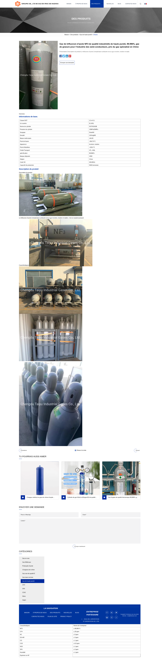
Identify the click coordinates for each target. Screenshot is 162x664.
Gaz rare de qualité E (28, 573)
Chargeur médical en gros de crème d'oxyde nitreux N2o (40, 498)
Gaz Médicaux (26, 562)
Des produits (95, 3)
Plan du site (52, 616)
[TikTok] (116, 617)
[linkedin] (111, 612)
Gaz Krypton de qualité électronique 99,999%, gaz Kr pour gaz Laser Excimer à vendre (123, 498)
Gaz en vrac (26, 558)
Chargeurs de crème (28, 569)
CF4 (23, 585)
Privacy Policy (66, 616)
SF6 (23, 588)
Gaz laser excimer (27, 577)
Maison (69, 3)
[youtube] (107, 617)
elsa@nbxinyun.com (132, 615)
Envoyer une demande (67, 62)
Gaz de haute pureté (86, 34)
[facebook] (107, 612)
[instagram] (111, 617)
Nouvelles (110, 3)
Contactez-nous (130, 3)
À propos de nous (81, 3)
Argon (24, 600)
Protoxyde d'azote (27, 566)
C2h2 (24, 592)
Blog (119, 3)
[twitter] (116, 612)
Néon (24, 596)
